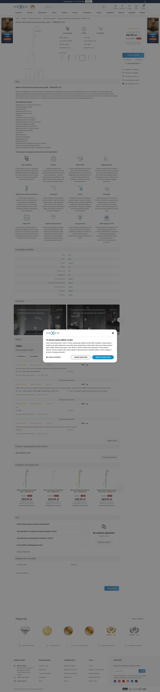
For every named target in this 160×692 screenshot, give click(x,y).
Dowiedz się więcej (72, 352)
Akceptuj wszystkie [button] (103, 357)
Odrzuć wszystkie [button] (80, 357)
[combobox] (113, 333)
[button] (53, 357)
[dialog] (80, 346)
